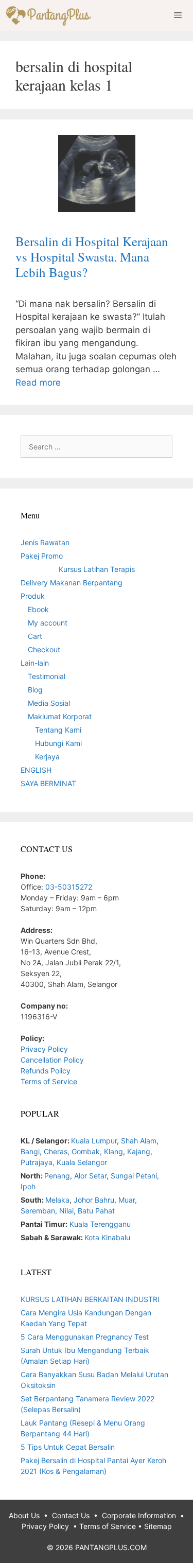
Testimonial (46, 676)
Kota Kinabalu (107, 1237)
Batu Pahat (96, 1210)
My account (47, 622)
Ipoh (28, 1186)
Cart (35, 636)
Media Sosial (49, 703)
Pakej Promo (42, 555)
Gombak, (88, 1151)
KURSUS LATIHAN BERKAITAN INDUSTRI (90, 1299)
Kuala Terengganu (100, 1224)
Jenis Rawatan (45, 542)
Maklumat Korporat (60, 716)
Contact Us (71, 1515)
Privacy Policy (44, 1049)
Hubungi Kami (58, 743)
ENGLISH (36, 770)
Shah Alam (138, 1140)
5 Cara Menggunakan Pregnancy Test (85, 1336)
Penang (57, 1175)
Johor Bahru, (96, 1199)
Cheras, (56, 1151)
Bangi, (32, 1151)
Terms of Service (49, 1081)
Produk (33, 596)
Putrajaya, (39, 1162)
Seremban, (40, 1210)
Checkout (44, 649)
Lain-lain (35, 662)
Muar (126, 1199)
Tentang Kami (58, 729)
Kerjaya (47, 756)
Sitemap (158, 1526)
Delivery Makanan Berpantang (71, 582)
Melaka (57, 1199)
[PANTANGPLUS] (50, 15)
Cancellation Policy (52, 1059)
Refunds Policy (46, 1070)
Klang (113, 1151)
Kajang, (139, 1151)
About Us (24, 1515)
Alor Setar (90, 1175)
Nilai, (68, 1210)
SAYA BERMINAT (48, 783)
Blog (35, 689)
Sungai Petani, (135, 1175)
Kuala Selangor (82, 1162)
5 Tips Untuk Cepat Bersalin (68, 1447)
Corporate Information (139, 1515)
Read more (38, 382)
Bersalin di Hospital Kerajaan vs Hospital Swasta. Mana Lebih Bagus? (91, 257)
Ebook (38, 609)
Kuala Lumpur (94, 1140)
